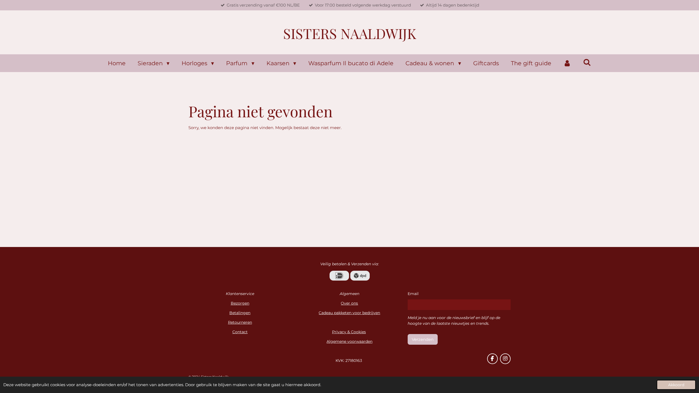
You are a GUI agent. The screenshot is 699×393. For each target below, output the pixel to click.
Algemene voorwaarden (349, 341)
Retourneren (240, 322)
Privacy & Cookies (349, 331)
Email (413, 293)
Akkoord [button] (676, 385)
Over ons (349, 303)
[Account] (567, 63)
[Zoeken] (587, 62)
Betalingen (239, 312)
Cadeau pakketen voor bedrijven (349, 312)
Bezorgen (240, 303)
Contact (240, 331)
